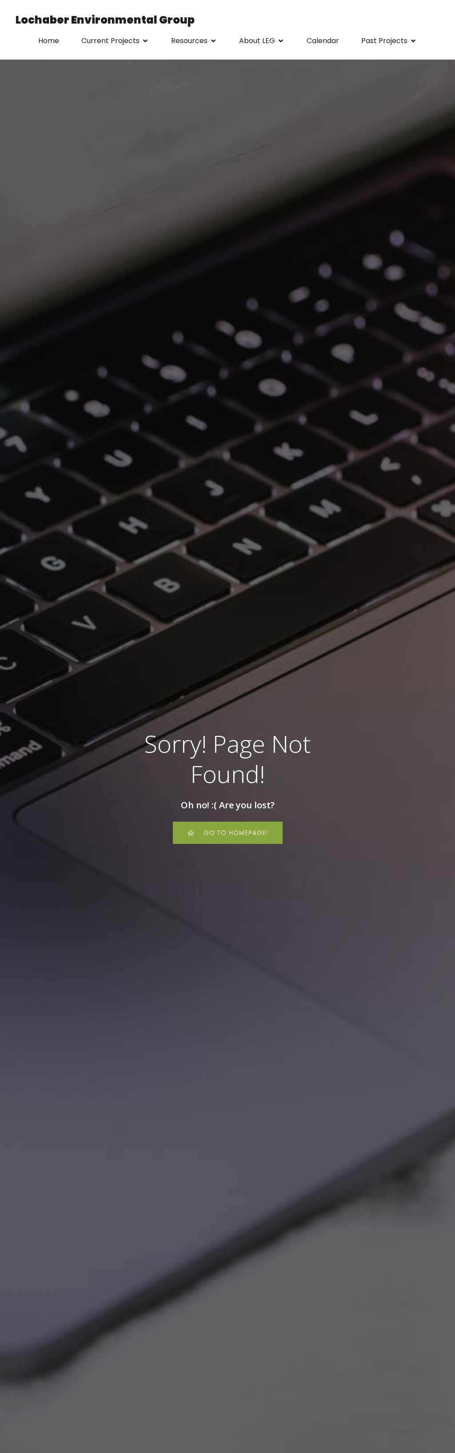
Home (48, 41)
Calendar (323, 41)
